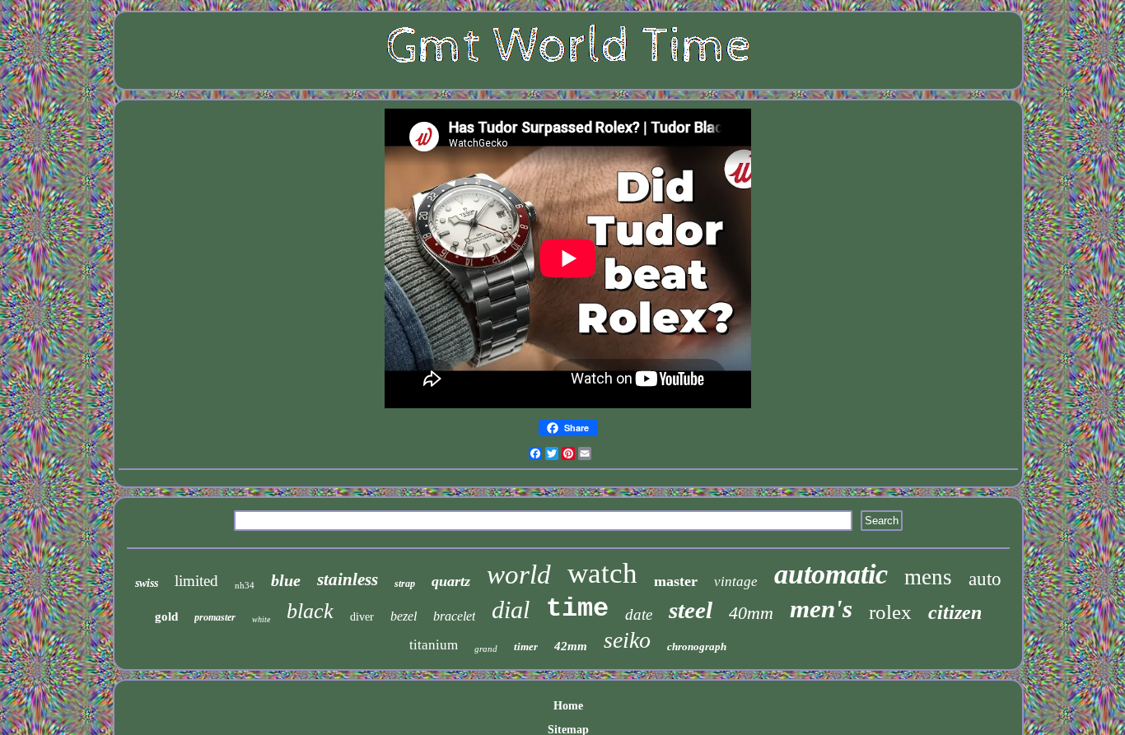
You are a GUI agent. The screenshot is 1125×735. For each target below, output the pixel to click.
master (676, 581)
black (310, 611)
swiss (146, 583)
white (261, 619)
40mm (751, 612)
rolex (890, 612)
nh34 (244, 585)
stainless (347, 579)
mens (928, 577)
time (577, 608)
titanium (433, 645)
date (638, 614)
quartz (451, 581)
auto (985, 579)
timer (526, 646)
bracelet (454, 616)
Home (568, 706)
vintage (736, 581)
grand (485, 649)
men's (821, 608)
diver (362, 617)
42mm (570, 646)
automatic (831, 574)
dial (511, 609)
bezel (403, 616)
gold (166, 616)
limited (196, 580)
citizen (955, 612)
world (519, 574)
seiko (627, 640)
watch (602, 573)
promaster (215, 617)
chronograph (696, 646)
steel (690, 610)
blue (286, 580)
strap (404, 583)
